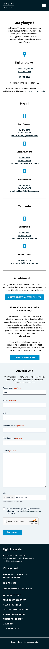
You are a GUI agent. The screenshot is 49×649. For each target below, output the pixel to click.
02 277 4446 (24, 130)
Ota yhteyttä (11, 628)
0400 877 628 (24, 160)
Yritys (5, 413)
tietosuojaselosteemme (32, 511)
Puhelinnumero (12, 438)
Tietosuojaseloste (31, 642)
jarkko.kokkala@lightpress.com (24, 163)
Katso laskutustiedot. (36, 91)
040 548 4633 (24, 133)
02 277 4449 (24, 157)
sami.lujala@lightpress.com (24, 238)
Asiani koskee (12, 388)
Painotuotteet (12, 595)
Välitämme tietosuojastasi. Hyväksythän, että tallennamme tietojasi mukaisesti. (24, 511)
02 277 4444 (24, 185)
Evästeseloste (16, 642)
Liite (4, 493)
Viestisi (9, 451)
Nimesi (9, 400)
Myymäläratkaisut (14, 614)
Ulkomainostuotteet (15, 609)
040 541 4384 (24, 235)
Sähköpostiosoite (13, 426)
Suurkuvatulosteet (14, 600)
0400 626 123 (24, 260)
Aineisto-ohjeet (13, 619)
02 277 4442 (24, 232)
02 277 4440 (10, 583)
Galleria (8, 624)
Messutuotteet (12, 605)
